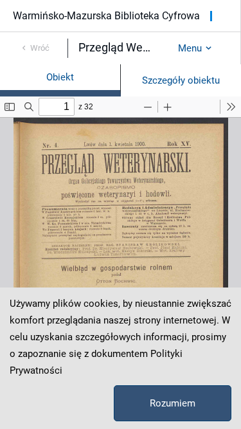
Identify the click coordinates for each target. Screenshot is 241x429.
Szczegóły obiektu (181, 80)
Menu (190, 48)
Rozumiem (172, 403)
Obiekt (60, 77)
